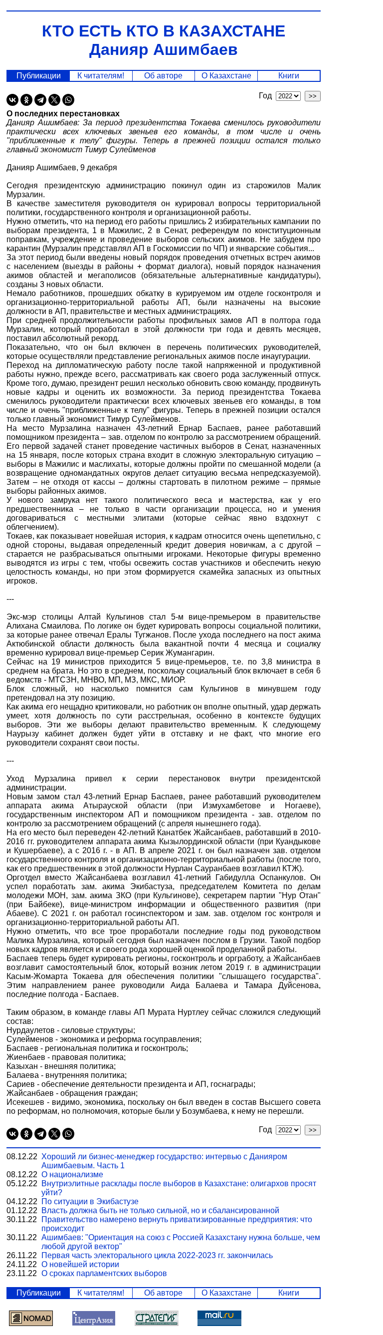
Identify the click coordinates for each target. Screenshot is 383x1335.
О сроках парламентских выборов (104, 1273)
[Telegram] (40, 100)
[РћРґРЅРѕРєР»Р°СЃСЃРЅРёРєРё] (26, 100)
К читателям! (100, 75)
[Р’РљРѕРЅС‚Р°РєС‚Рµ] (12, 100)
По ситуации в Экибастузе (90, 1201)
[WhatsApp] (68, 100)
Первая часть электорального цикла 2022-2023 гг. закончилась (157, 1255)
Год (267, 95)
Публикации (38, 75)
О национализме (72, 1174)
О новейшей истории (80, 1264)
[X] (54, 100)
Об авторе (163, 75)
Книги (288, 75)
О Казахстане (226, 75)
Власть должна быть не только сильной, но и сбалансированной (160, 1210)
